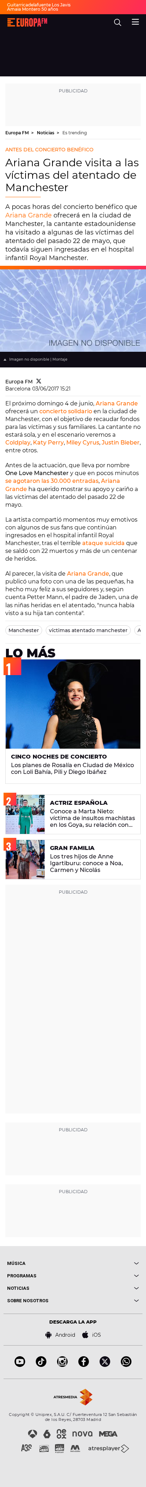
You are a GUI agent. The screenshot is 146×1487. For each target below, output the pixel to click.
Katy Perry (48, 442)
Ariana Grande (28, 215)
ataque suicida (103, 543)
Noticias (46, 132)
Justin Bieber (121, 442)
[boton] (106, 1263)
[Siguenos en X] (105, 1365)
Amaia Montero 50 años (32, 9)
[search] (117, 22)
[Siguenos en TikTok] (41, 1365)
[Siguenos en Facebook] (83, 1365)
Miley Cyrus (82, 442)
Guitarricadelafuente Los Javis (39, 4)
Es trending (74, 132)
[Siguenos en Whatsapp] (126, 1365)
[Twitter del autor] (38, 381)
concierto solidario (65, 411)
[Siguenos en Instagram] (62, 1365)
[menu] (135, 21)
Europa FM (17, 132)
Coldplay (17, 442)
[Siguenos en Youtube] (20, 1365)
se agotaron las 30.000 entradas (52, 481)
